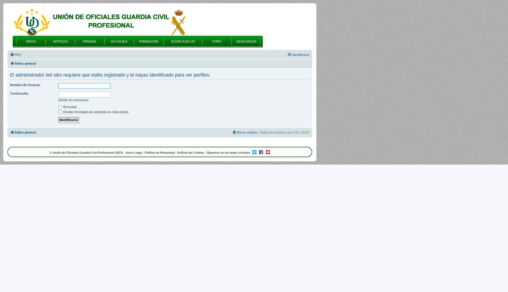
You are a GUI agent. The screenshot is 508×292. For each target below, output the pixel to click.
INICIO (31, 41)
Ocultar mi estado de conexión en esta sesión (95, 112)
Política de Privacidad (160, 152)
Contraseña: (19, 93)
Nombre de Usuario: (25, 85)
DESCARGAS (246, 41)
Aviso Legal (134, 152)
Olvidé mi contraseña (73, 100)
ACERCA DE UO (183, 41)
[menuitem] (15, 55)
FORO (216, 41)
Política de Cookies (190, 152)
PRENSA (89, 41)
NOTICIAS (60, 41)
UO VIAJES (119, 41)
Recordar (69, 107)
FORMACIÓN (148, 41)
